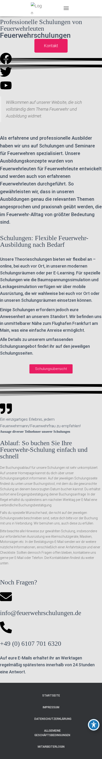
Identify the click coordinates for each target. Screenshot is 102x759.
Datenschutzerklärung (52, 719)
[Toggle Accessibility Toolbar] (93, 724)
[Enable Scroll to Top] (93, 749)
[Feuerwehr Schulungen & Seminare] (38, 8)
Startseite (51, 695)
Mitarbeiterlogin (51, 746)
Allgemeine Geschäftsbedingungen (52, 733)
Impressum (51, 707)
